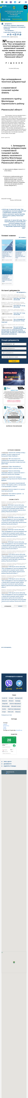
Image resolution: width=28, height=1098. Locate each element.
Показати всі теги (6, 715)
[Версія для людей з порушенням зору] (19, 2)
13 (14, 664)
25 (7, 668)
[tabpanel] (14, 437)
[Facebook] (6, 2)
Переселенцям (17, 19)
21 (17, 666)
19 (10, 666)
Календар (7, 650)
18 (7, 666)
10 (3, 664)
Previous (6, 447)
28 (17, 668)
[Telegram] (15, 2)
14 (17, 664)
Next (22, 447)
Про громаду (6, 19)
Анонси (20, 606)
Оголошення (7, 606)
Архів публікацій (20, 650)
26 (10, 668)
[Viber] (11, 2)
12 (10, 664)
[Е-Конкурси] (14, 437)
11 (7, 664)
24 (3, 668)
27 (14, 668)
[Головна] (2, 2)
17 (3, 666)
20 (14, 666)
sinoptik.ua (19, 730)
